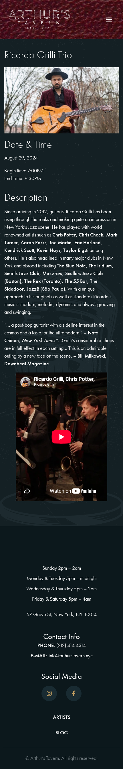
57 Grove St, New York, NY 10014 (62, 614)
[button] (109, 19)
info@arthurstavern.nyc (71, 655)
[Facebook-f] (74, 693)
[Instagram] (49, 693)
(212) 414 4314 (71, 645)
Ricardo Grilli (79, 211)
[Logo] (39, 19)
